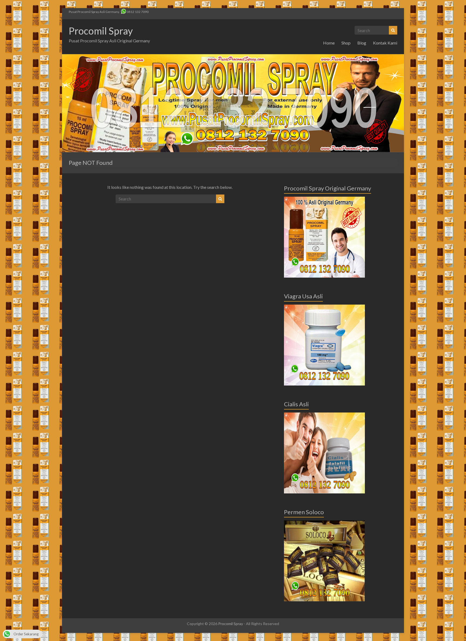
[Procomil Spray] (233, 56)
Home (329, 42)
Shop (346, 42)
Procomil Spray (101, 31)
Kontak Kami (385, 42)
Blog (361, 42)
